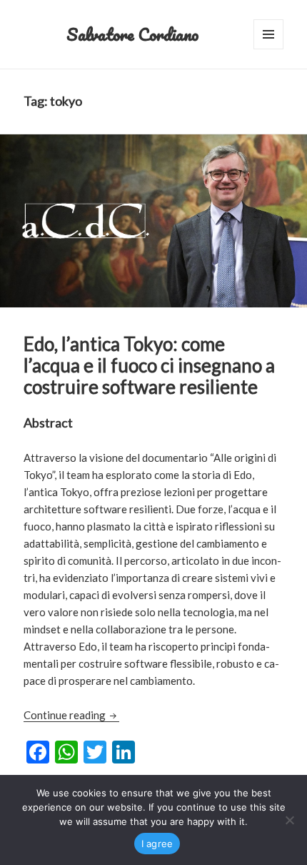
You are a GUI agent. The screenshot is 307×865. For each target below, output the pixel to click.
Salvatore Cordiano (132, 34)
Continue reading (71, 714)
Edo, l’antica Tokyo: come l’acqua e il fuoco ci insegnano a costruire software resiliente (149, 365)
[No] (289, 820)
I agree (157, 843)
